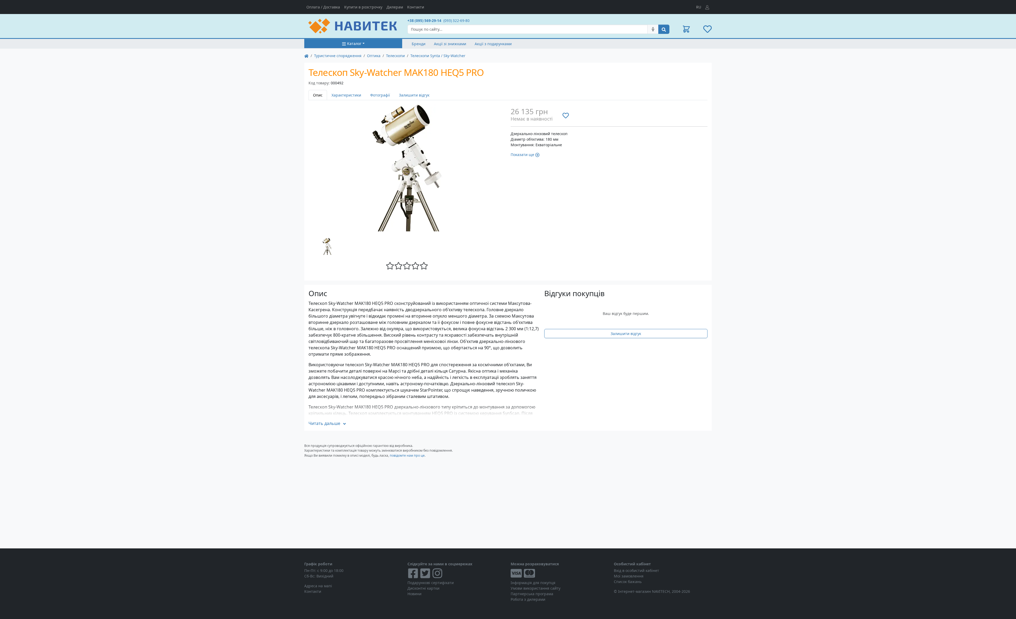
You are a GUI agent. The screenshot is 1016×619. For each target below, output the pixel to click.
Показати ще (522, 154)
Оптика (373, 55)
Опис (318, 95)
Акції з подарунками (493, 43)
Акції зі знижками (450, 43)
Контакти (415, 7)
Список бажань (628, 581)
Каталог (354, 43)
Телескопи (395, 55)
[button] (686, 29)
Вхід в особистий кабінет (636, 570)
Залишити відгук (414, 95)
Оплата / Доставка (323, 7)
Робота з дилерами (528, 599)
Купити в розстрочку (363, 7)
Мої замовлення (628, 576)
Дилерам (395, 7)
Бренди (418, 43)
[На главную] (306, 55)
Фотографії (380, 95)
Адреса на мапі (318, 585)
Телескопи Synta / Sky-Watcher (437, 55)
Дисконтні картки (423, 588)
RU (698, 7)
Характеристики (346, 95)
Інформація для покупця (533, 582)
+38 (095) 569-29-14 (424, 20)
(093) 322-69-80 (456, 20)
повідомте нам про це (407, 455)
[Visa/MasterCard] (560, 573)
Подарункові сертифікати (430, 582)
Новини (414, 593)
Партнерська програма (532, 593)
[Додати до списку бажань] (565, 115)
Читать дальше (324, 423)
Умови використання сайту (535, 588)
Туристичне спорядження (337, 55)
